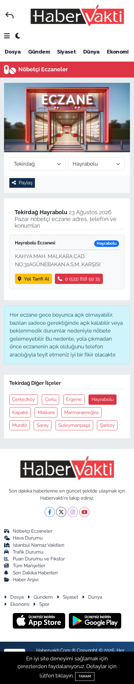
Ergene (74, 399)
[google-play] (95, 622)
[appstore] (40, 622)
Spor (44, 604)
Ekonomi (117, 52)
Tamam (85, 676)
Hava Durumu (28, 537)
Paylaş (25, 182)
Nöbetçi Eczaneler (32, 531)
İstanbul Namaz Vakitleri (38, 545)
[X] (61, 512)
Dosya (13, 52)
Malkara (46, 412)
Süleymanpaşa (74, 425)
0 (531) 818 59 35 (82, 278)
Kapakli (20, 412)
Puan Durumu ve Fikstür (39, 558)
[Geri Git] (9, 15)
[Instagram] (73, 512)
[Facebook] (50, 512)
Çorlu (50, 399)
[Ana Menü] (7, 36)
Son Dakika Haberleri (35, 572)
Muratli (19, 425)
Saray (43, 425)
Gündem (39, 52)
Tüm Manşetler (29, 565)
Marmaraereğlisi (81, 412)
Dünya (91, 52)
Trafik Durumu (28, 551)
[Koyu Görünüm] (18, 36)
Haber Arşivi (25, 579)
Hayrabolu (103, 399)
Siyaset (66, 52)
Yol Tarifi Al (36, 278)
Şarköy (107, 425)
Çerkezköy (23, 399)
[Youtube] (84, 512)
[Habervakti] (77, 15)
